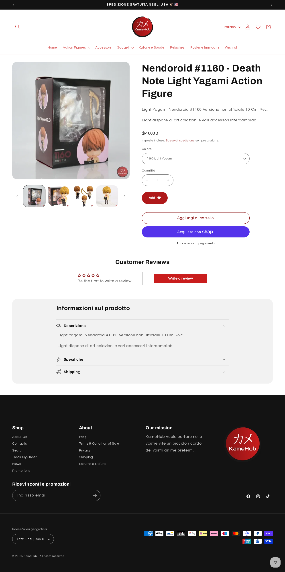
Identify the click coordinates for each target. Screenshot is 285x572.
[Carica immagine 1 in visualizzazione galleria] (34, 196)
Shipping (86, 457)
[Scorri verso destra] (125, 196)
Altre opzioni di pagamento (195, 243)
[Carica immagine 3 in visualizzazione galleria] (83, 196)
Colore (147, 149)
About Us (19, 437)
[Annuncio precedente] (13, 4)
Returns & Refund (93, 464)
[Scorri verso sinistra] (17, 196)
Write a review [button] (180, 278)
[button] (17, 27)
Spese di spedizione (180, 140)
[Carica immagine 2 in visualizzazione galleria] (58, 196)
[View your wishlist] (258, 27)
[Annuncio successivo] (272, 4)
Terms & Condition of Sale (99, 443)
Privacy (85, 450)
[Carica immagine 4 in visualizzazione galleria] (107, 196)
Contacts (19, 443)
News (16, 464)
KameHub (30, 556)
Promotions (21, 470)
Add (152, 198)
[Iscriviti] (95, 495)
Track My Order (24, 457)
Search (18, 450)
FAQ (82, 437)
